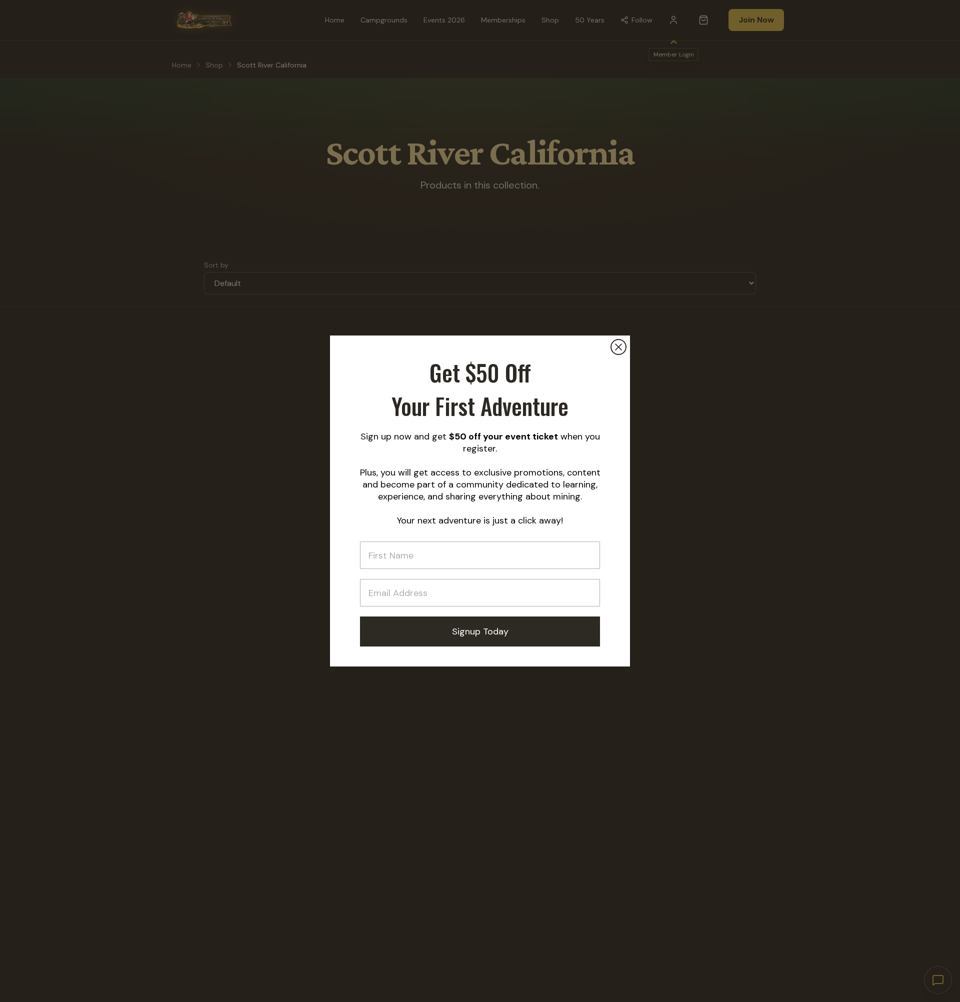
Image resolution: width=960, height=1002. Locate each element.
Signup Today (480, 632)
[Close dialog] (618, 347)
